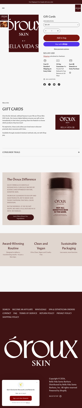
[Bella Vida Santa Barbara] (78, 8)
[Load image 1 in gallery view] (4, 17)
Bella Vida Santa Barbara (60, 381)
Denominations (48, 21)
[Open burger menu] (3, 8)
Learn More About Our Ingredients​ (20, 217)
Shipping (46, 56)
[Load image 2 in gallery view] (4, 24)
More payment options (61, 49)
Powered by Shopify (57, 390)
